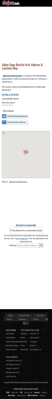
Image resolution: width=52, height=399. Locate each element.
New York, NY (34, 337)
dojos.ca (44, 392)
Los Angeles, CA (35, 349)
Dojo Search (10, 333)
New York (23, 341)
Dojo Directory (24, 315)
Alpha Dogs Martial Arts (12, 75)
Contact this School (16, 122)
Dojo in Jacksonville (21, 238)
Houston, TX (34, 333)
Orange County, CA (12, 368)
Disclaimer (22, 319)
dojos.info (14, 392)
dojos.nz (42, 395)
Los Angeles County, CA (14, 360)
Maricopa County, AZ (13, 372)
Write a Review (8, 110)
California (23, 333)
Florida (22, 337)
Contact (35, 319)
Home (10, 315)
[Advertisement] (26, 34)
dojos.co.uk (28, 392)
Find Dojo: (13, 245)
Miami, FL (33, 345)
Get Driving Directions (17, 116)
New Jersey (24, 349)
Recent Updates (11, 349)
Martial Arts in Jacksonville (26, 225)
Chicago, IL (33, 341)
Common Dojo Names (13, 341)
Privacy (9, 319)
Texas (22, 345)
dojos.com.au (21, 395)
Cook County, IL (11, 376)
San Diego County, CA (13, 364)
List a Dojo (40, 315)
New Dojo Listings (12, 345)
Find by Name (10, 337)
